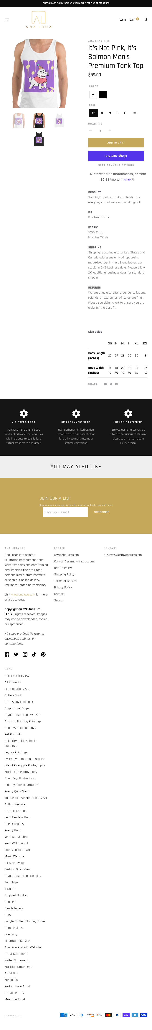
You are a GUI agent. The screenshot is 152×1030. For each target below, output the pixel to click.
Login (123, 20)
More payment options (116, 165)
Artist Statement (16, 954)
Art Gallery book (15, 811)
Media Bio (11, 980)
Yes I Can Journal (16, 837)
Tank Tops (11, 882)
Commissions (14, 928)
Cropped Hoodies (16, 895)
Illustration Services (18, 941)
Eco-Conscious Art (17, 689)
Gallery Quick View (17, 676)
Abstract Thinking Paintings (23, 721)
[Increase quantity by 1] (110, 130)
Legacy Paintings (16, 752)
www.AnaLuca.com (66, 555)
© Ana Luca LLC (12, 1015)
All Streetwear (14, 863)
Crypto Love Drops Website (23, 715)
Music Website (14, 856)
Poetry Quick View (17, 791)
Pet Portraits (13, 734)
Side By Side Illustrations (22, 785)
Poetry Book (13, 830)
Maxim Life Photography (21, 772)
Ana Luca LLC (98, 41)
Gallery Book (13, 695)
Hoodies (10, 902)
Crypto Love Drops (17, 708)
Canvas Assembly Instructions (74, 561)
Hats (8, 915)
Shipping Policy (64, 574)
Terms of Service (65, 581)
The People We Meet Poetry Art (26, 798)
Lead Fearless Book (18, 817)
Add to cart (116, 143)
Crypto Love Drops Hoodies (23, 876)
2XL (135, 113)
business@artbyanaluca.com (123, 555)
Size (92, 105)
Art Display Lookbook (19, 702)
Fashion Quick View (17, 869)
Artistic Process (15, 993)
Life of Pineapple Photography (25, 765)
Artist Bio (11, 973)
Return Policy (63, 568)
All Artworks (13, 682)
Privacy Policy (63, 587)
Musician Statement (18, 967)
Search (58, 600)
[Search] (145, 20)
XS (93, 113)
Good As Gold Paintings (20, 728)
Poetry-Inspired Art (17, 850)
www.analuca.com (23, 594)
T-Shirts (10, 889)
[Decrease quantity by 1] (90, 130)
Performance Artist (17, 986)
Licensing (11, 934)
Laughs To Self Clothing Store (25, 921)
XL (125, 113)
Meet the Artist (15, 999)
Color (94, 86)
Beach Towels (14, 908)
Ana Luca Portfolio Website (23, 947)
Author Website (15, 804)
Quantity (95, 124)
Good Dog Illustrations (19, 778)
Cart (134, 20)
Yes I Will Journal (16, 843)
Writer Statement (16, 960)
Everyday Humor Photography (24, 759)
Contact (59, 594)
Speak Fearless (15, 824)
